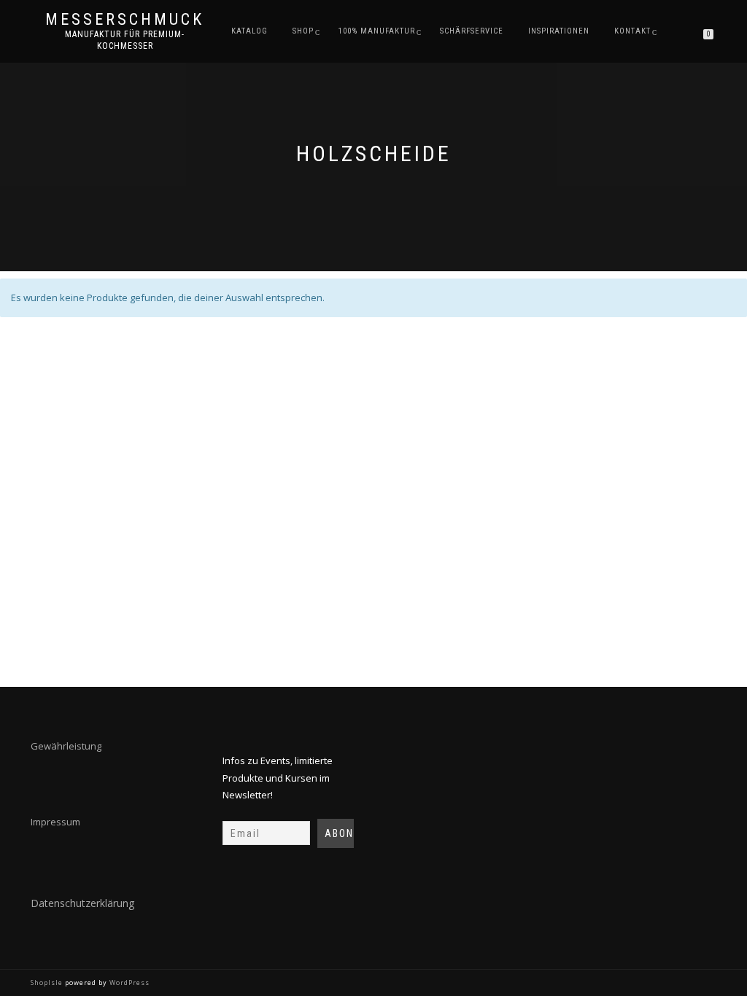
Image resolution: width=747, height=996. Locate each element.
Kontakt (632, 31)
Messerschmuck (124, 19)
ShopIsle (48, 982)
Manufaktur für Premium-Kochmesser (125, 40)
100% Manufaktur (376, 31)
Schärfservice (471, 31)
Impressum (55, 821)
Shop (303, 31)
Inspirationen (558, 31)
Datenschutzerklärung (82, 903)
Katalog (249, 31)
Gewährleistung (66, 745)
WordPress (128, 982)
